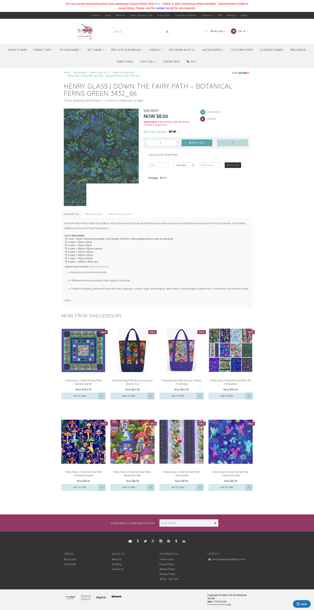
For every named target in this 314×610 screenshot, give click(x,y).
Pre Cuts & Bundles (126, 49)
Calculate (234, 165)
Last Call (147, 61)
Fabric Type (43, 49)
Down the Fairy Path (123, 72)
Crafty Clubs (163, 15)
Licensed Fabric (272, 49)
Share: (235, 73)
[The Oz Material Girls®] (85, 31)
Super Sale (171, 61)
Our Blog (116, 564)
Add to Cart (198, 142)
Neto (229, 604)
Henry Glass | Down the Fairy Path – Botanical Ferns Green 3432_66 (103, 75)
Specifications (94, 214)
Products (96, 15)
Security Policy (167, 574)
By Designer (69, 49)
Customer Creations (185, 15)
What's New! (17, 49)
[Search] (167, 31)
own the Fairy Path (99, 266)
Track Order (70, 564)
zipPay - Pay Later (168, 578)
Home (67, 72)
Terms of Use (166, 559)
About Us (120, 15)
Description (71, 214)
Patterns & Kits (181, 49)
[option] (101, 146)
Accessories (212, 49)
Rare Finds (125, 61)
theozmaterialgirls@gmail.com (228, 559)
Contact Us (207, 15)
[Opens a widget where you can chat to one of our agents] (302, 604)
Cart (241, 31)
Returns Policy (167, 569)
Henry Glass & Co (99, 72)
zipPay (244, 15)
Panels (155, 49)
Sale (193, 61)
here (157, 3)
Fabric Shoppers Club (141, 15)
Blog (108, 15)
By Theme (95, 49)
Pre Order (298, 49)
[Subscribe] (214, 523)
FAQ (220, 15)
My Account (217, 31)
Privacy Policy (166, 564)
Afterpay (231, 15)
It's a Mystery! (242, 49)
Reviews (113, 214)
